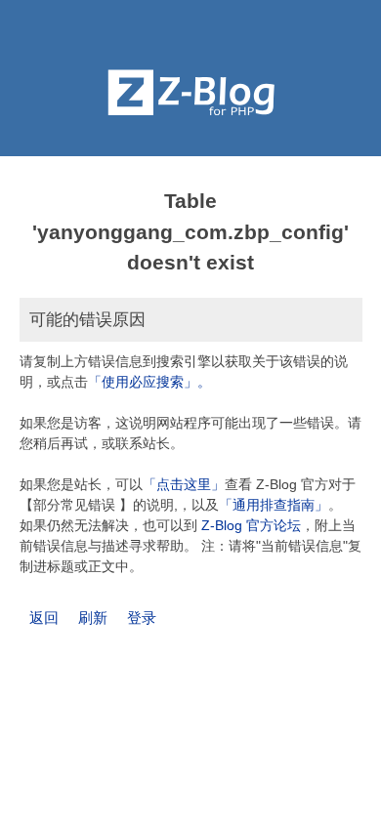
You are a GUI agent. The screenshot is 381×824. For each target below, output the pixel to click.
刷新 (92, 617)
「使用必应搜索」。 (149, 382)
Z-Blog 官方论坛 (251, 525)
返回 (44, 617)
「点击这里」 (184, 484)
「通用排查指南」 (273, 505)
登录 (141, 617)
